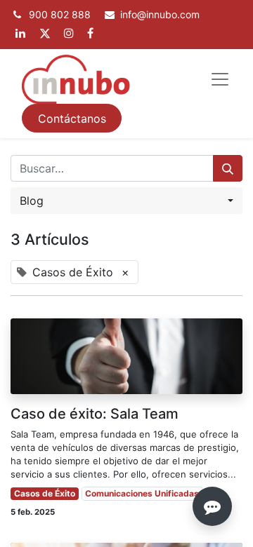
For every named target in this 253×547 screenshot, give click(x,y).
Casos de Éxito (44, 493)
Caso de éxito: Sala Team (95, 413)
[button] (126, 200)
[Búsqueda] (227, 168)
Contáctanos (72, 119)
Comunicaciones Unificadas (142, 493)
